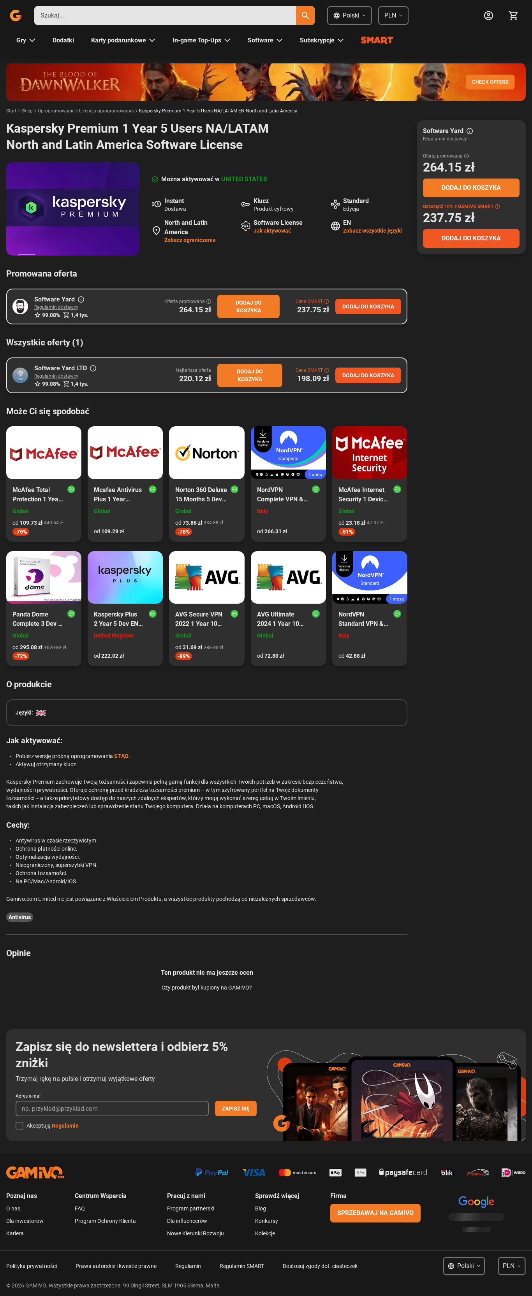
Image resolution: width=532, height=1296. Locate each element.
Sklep (27, 111)
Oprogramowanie (56, 111)
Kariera (15, 1233)
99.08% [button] (51, 315)
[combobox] (165, 15)
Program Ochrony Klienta (105, 1221)
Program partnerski (190, 1208)
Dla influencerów (187, 1221)
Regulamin (65, 1126)
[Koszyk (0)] (513, 15)
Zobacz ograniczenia (190, 240)
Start (11, 111)
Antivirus (20, 917)
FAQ (80, 1208)
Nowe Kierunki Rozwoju (195, 1233)
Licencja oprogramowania (106, 111)
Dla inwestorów (25, 1221)
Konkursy (266, 1221)
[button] (20, 306)
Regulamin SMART (242, 1266)
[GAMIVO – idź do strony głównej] (15, 15)
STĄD (121, 756)
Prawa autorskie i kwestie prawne (116, 1266)
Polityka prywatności (31, 1266)
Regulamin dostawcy (56, 307)
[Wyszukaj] (305, 15)
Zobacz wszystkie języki (372, 231)
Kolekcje (265, 1233)
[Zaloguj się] (488, 15)
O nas (13, 1208)
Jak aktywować (272, 231)
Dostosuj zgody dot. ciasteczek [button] (320, 1266)
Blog (260, 1208)
